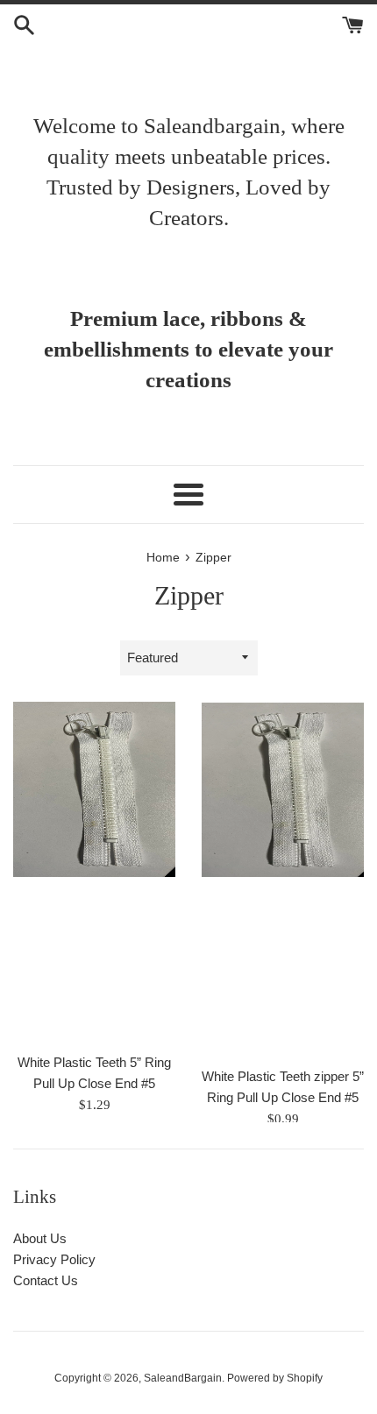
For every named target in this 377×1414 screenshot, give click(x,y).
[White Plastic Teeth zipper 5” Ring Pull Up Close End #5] (283, 880)
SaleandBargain (183, 1378)
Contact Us (45, 1280)
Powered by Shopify (275, 1378)
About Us (40, 1238)
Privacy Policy (54, 1259)
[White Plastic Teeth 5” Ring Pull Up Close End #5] (94, 872)
